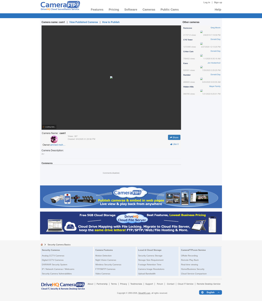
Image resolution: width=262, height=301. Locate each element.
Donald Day (215, 39)
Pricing (114, 9)
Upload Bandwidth (147, 273)
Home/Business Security (192, 269)
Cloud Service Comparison (194, 273)
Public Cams (170, 9)
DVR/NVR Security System (54, 264)
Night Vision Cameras (105, 260)
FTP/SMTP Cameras (105, 269)
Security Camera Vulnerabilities (57, 273)
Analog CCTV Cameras (53, 255)
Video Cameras (102, 273)
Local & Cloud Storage (149, 250)
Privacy (123, 283)
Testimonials (136, 283)
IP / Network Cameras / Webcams (58, 269)
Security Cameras (51, 250)
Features (97, 9)
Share (175, 137)
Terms (114, 283)
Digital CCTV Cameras (53, 260)
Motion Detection (103, 255)
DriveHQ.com (144, 293)
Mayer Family (214, 86)
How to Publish (111, 22)
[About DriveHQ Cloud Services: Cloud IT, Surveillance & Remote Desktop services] (63, 284)
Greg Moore (215, 27)
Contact (170, 283)
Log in (206, 2)
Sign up (218, 2)
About (90, 283)
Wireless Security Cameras (108, 264)
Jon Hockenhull (214, 62)
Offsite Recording (189, 255)
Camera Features (104, 250)
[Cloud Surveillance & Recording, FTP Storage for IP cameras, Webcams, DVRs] (60, 6)
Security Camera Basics (59, 244)
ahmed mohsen (58, 144)
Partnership (102, 283)
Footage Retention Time (149, 264)
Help (218, 9)
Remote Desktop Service (208, 283)
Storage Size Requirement (150, 260)
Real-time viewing (189, 264)
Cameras (149, 9)
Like (175, 144)
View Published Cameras (83, 22)
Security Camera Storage (150, 255)
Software (130, 9)
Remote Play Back (190, 260)
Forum (160, 283)
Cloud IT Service (185, 283)
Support (149, 283)
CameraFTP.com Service (193, 250)
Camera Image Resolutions (151, 269)
